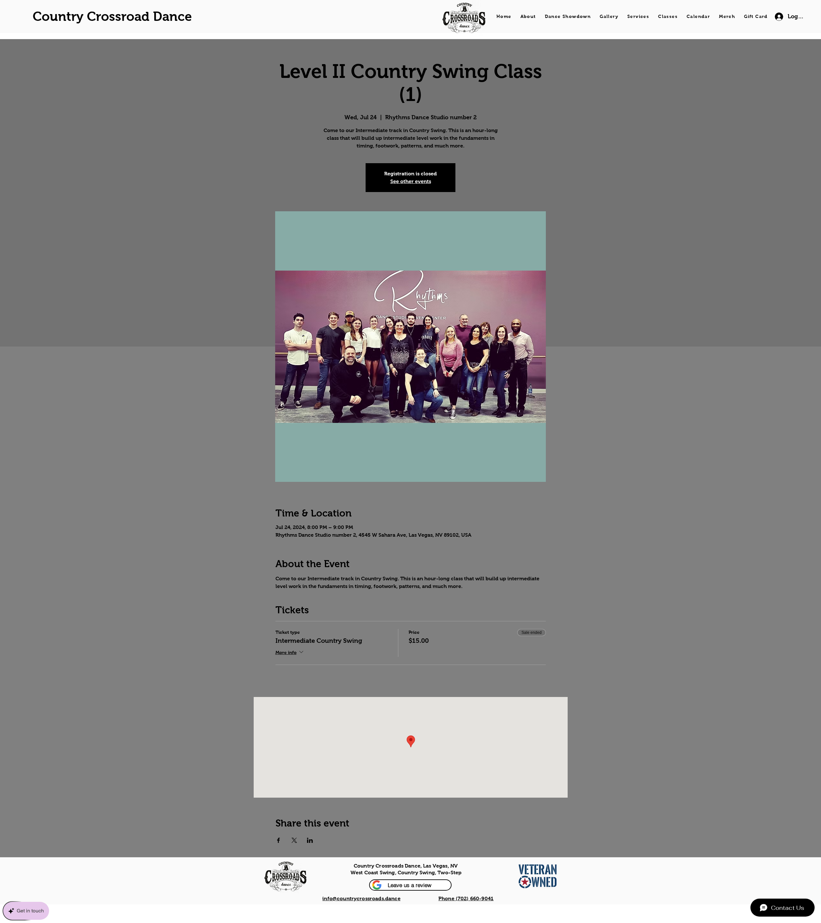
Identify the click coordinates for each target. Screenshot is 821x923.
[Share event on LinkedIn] (310, 840)
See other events (410, 181)
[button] (410, 885)
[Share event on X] (294, 840)
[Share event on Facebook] (278, 840)
